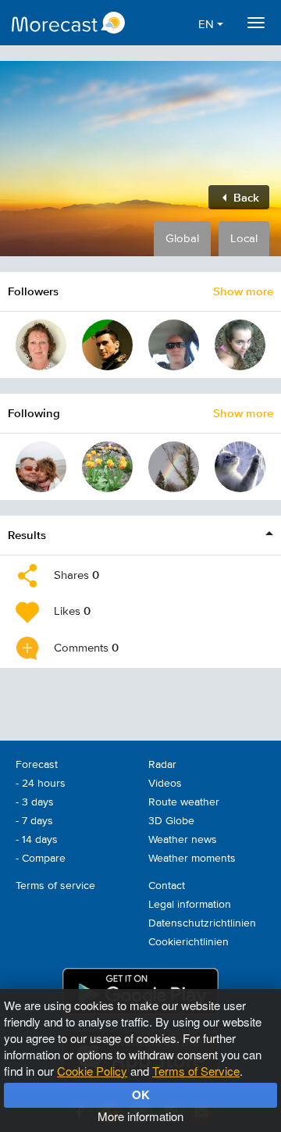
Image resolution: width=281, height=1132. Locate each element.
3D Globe (171, 821)
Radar (162, 764)
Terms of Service (196, 1070)
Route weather (183, 802)
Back (244, 197)
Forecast (37, 764)
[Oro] (240, 345)
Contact (166, 885)
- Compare (41, 858)
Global (182, 239)
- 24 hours (41, 783)
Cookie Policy (92, 1070)
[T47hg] (107, 466)
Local (244, 239)
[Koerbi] (41, 466)
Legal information (189, 904)
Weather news (182, 839)
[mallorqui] (173, 345)
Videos (165, 783)
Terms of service (55, 885)
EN (207, 24)
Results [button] (27, 534)
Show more (243, 291)
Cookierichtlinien (188, 942)
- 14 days (37, 839)
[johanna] (41, 345)
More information (140, 1116)
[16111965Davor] (173, 466)
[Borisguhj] (240, 466)
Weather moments (192, 858)
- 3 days (35, 802)
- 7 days (34, 821)
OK (141, 1094)
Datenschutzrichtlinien (202, 923)
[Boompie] (107, 345)
